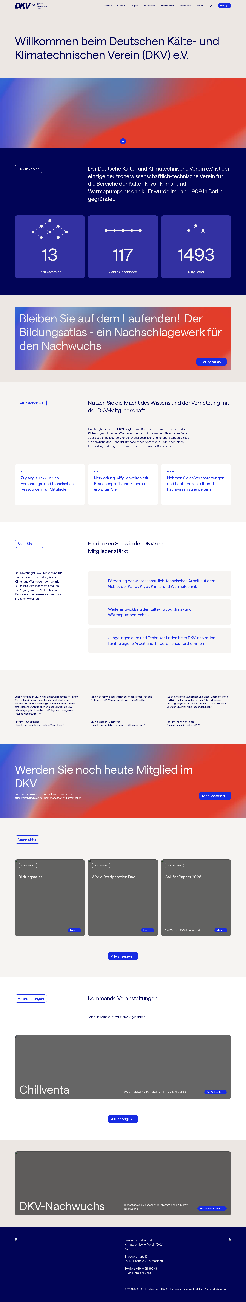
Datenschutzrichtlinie (193, 1289)
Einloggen (224, 5)
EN (162, 1289)
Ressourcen (185, 5)
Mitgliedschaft (168, 5)
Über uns (108, 5)
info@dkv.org (142, 1272)
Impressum (175, 1289)
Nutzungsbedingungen (215, 1289)
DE (167, 1289)
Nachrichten (149, 5)
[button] (134, 5)
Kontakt (200, 5)
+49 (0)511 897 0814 (147, 1268)
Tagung (134, 5)
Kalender (121, 5)
